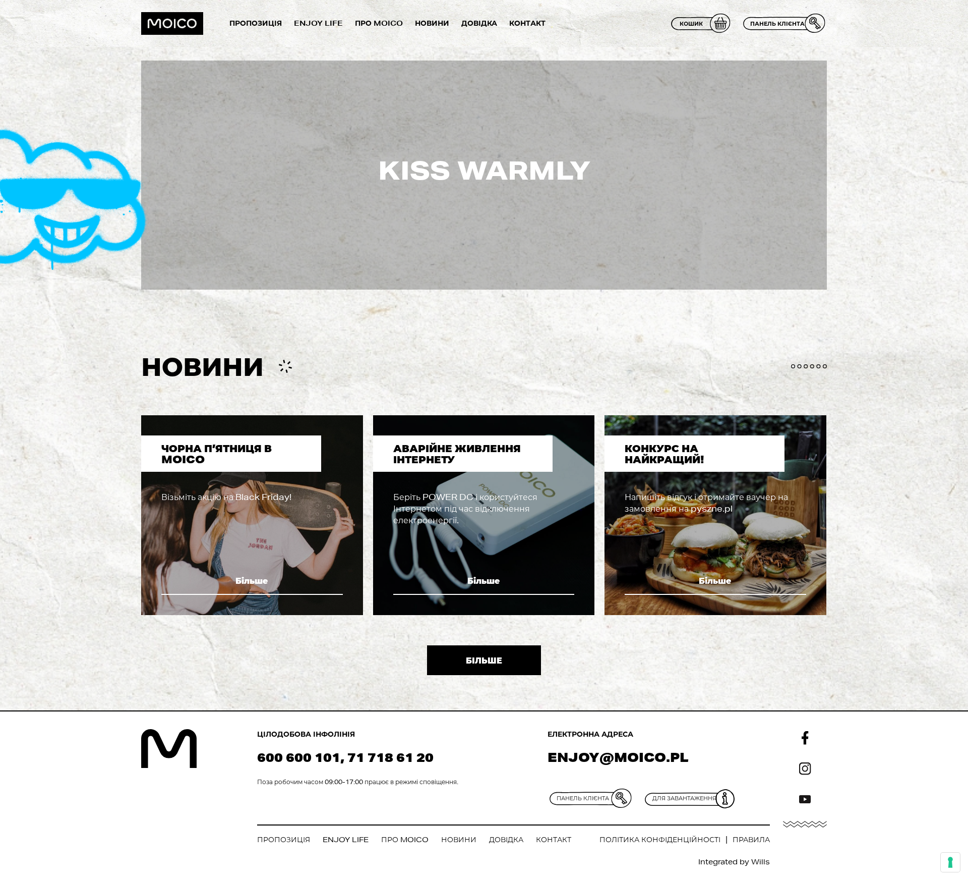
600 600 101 (298, 757)
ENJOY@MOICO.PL (618, 757)
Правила (751, 839)
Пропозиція (255, 23)
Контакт (527, 23)
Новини (432, 23)
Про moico (379, 23)
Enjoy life (318, 23)
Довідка (479, 23)
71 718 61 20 (390, 757)
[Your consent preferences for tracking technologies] (950, 862)
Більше (251, 580)
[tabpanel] (252, 515)
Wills (760, 861)
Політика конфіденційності (659, 839)
